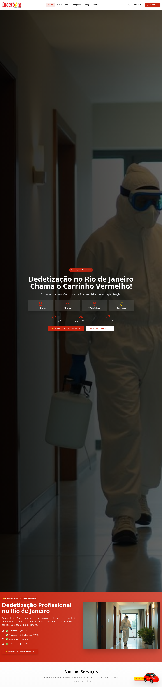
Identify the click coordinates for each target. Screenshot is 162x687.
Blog (87, 5)
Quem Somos (62, 5)
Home (50, 5)
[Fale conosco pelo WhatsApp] (146, 678)
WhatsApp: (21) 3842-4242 (100, 328)
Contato (96, 5)
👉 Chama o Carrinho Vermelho (64, 328)
